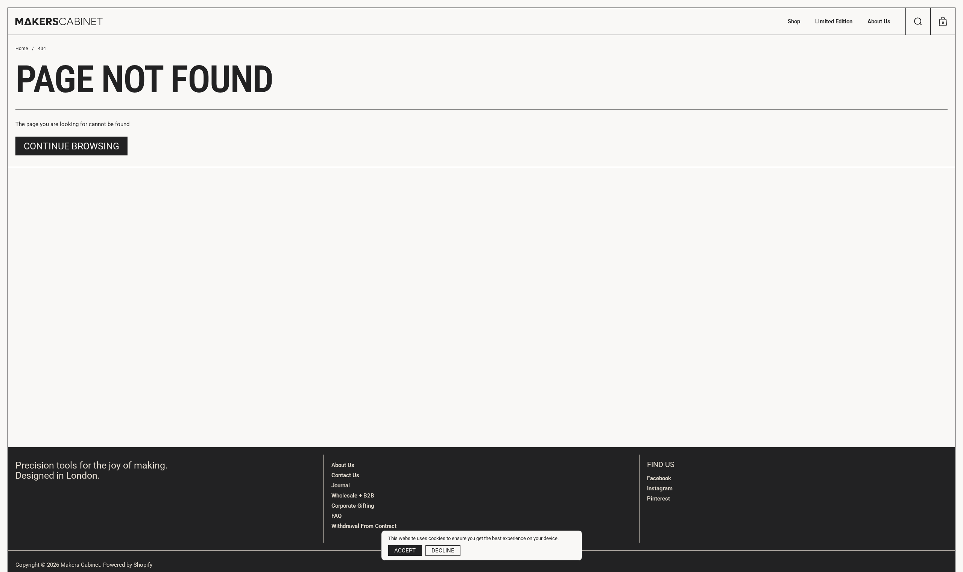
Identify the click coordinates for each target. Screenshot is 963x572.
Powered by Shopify (127, 564)
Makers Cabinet (80, 564)
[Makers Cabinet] (59, 21)
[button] (917, 21)
